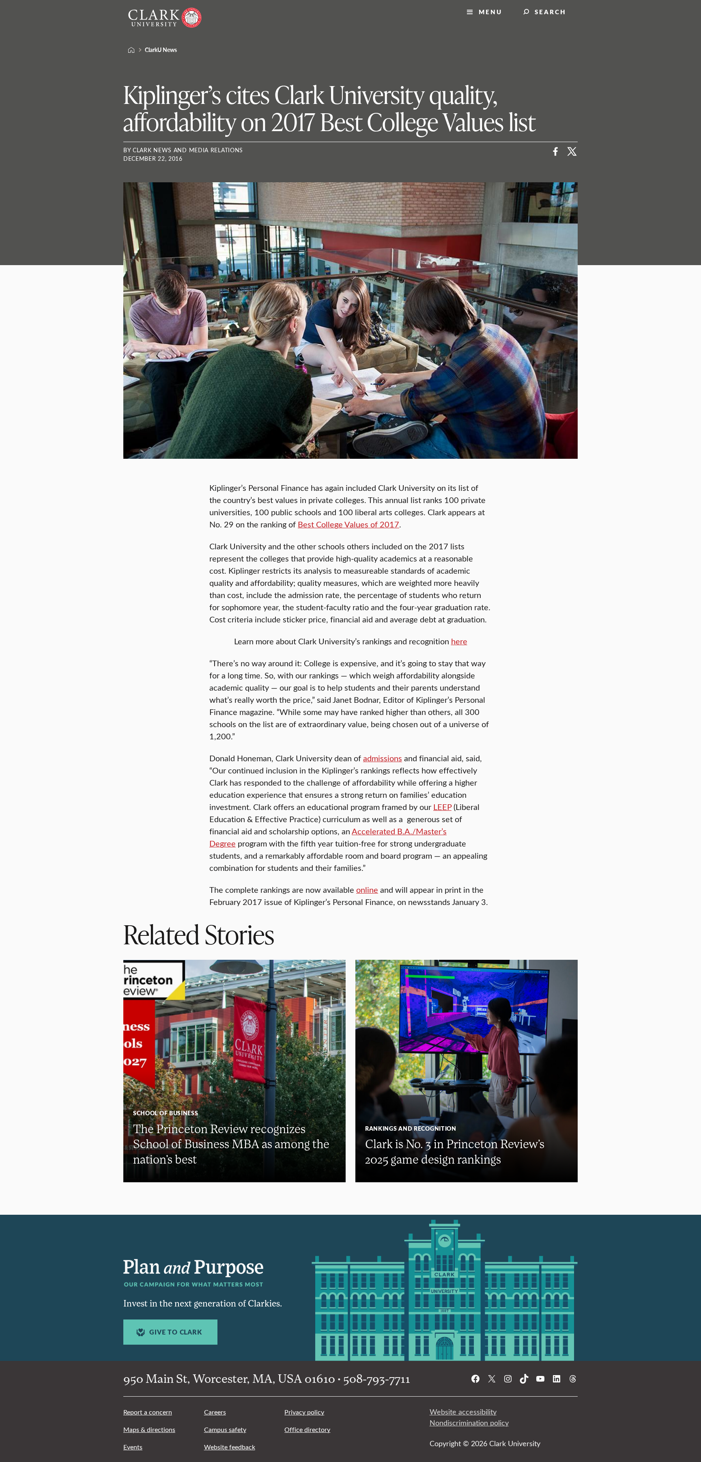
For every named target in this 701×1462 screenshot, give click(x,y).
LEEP (442, 806)
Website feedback (229, 1447)
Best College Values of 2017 (348, 523)
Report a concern (147, 1412)
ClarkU (131, 49)
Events (132, 1447)
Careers (215, 1412)
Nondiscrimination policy (469, 1422)
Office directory (307, 1429)
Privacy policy (304, 1412)
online (367, 889)
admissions (382, 757)
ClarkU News (161, 49)
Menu (490, 11)
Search (550, 11)
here (459, 640)
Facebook (555, 151)
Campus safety (225, 1429)
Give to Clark (175, 1332)
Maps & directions (149, 1429)
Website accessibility (463, 1412)
